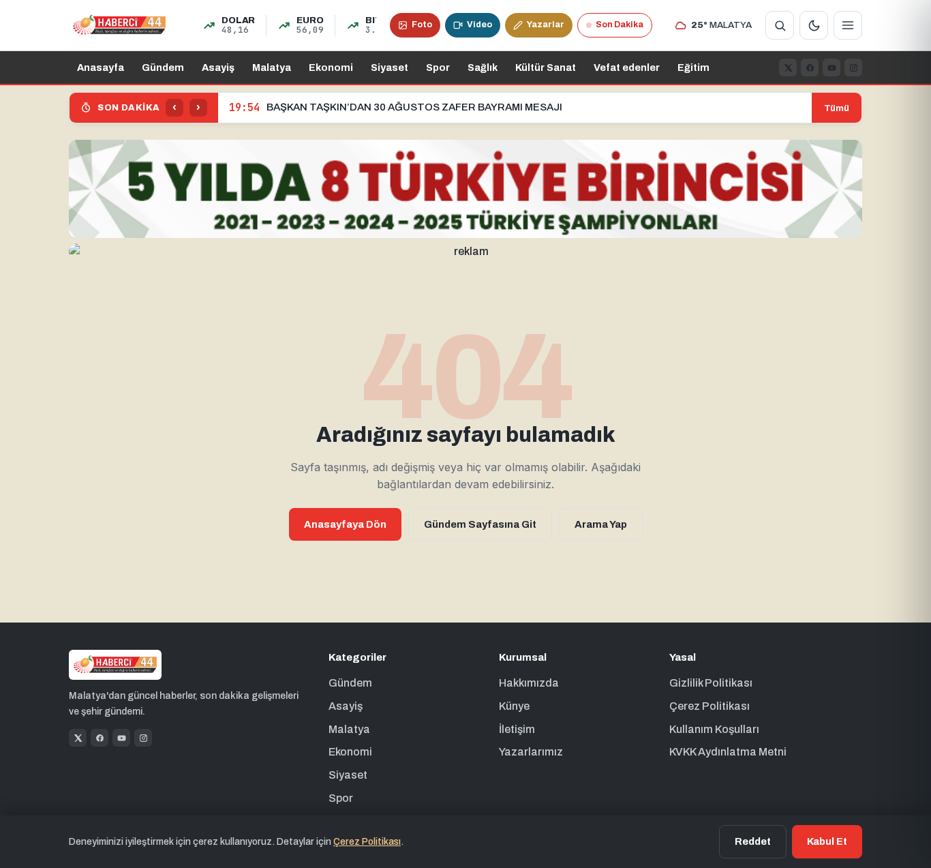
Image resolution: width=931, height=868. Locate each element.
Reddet (753, 841)
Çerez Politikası (709, 706)
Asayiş (218, 67)
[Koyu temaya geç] (813, 25)
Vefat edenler (627, 67)
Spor (438, 67)
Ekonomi (331, 67)
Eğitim (693, 67)
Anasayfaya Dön (345, 524)
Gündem (163, 67)
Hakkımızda (529, 683)
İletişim (517, 729)
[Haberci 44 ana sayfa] (119, 25)
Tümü (836, 108)
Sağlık (483, 67)
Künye (514, 706)
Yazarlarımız (531, 752)
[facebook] (810, 67)
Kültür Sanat (545, 67)
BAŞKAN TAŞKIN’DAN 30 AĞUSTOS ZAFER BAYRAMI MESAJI (395, 108)
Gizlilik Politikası (710, 683)
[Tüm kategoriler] (848, 25)
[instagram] (853, 67)
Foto (422, 24)
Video (479, 24)
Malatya (271, 67)
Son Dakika (619, 24)
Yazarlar (545, 24)
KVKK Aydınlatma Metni (728, 752)
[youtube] (831, 67)
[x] (788, 67)
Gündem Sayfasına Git (480, 524)
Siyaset (389, 67)
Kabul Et (827, 841)
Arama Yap (601, 524)
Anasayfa (100, 67)
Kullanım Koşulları (714, 729)
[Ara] (779, 25)
